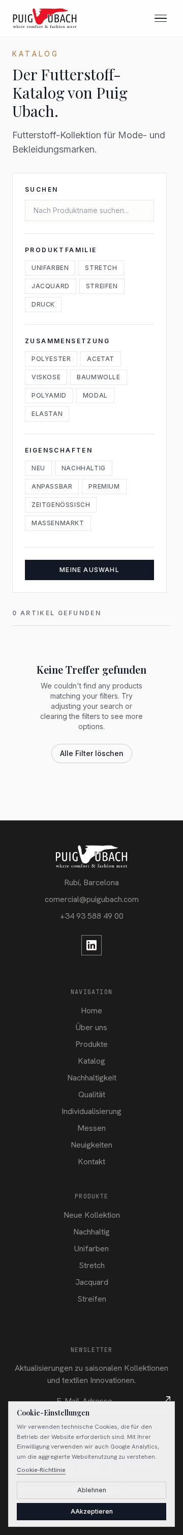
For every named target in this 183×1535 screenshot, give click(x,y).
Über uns (91, 1027)
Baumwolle (98, 377)
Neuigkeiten (91, 1144)
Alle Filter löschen (92, 753)
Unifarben (50, 268)
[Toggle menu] (160, 18)
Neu (38, 468)
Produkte (91, 1044)
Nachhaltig (84, 468)
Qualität (91, 1094)
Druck (43, 304)
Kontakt (91, 1161)
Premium (103, 486)
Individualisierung (91, 1111)
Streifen (102, 286)
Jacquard (51, 286)
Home (91, 1010)
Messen (91, 1128)
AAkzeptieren (92, 1511)
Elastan (47, 413)
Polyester (51, 359)
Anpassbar (52, 486)
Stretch (101, 268)
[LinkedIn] (91, 945)
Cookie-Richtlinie (41, 1470)
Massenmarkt (58, 523)
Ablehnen (91, 1490)
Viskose (46, 377)
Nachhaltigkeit (91, 1077)
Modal (95, 395)
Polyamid (49, 395)
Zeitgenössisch (61, 504)
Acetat (100, 359)
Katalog (91, 1061)
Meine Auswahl (89, 570)
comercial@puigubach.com (92, 899)
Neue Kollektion (92, 1215)
